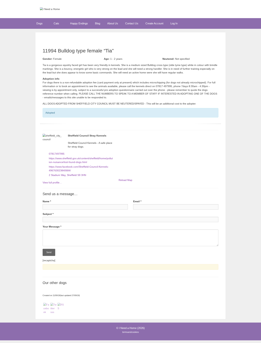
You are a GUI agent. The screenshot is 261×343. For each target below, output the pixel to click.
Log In (174, 23)
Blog (97, 23)
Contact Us (131, 23)
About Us (112, 23)
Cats (56, 23)
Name (47, 201)
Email (137, 201)
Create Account (154, 23)
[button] (46, 23)
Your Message (52, 226)
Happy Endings (79, 23)
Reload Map (125, 180)
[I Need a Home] (50, 8)
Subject (48, 214)
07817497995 (56, 153)
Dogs (39, 23)
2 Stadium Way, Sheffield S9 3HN (67, 175)
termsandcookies (130, 332)
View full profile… (52, 182)
